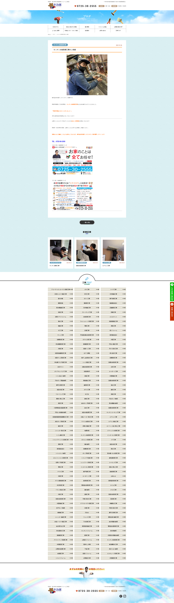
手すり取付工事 (113, 348)
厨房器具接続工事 (87, 526)
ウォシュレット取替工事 (87, 321)
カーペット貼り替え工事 (113, 426)
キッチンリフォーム (55, 262)
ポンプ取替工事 (87, 453)
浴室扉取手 (87, 371)
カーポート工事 (113, 371)
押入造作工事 (113, 353)
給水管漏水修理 (113, 521)
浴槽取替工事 (60, 339)
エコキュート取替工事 (113, 553)
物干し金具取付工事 (86, 357)
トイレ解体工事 (60, 435)
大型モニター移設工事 (60, 294)
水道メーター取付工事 (87, 417)
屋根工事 (60, 444)
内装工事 (60, 494)
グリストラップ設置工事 (60, 540)
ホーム (49, 34)
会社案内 (87, 30)
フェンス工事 (87, 517)
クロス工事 (113, 489)
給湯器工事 (61, 553)
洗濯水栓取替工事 (113, 362)
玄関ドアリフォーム (60, 317)
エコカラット (113, 317)
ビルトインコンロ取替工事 (60, 458)
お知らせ (113, 476)
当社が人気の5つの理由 (71, 27)
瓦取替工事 (113, 499)
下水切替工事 (87, 521)
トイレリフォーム (60, 558)
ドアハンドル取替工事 (113, 430)
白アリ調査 (87, 353)
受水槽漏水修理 (113, 403)
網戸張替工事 (87, 471)
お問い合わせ (103, 30)
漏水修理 (86, 444)
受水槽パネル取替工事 (113, 453)
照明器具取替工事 (113, 480)
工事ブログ (118, 30)
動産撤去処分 (113, 303)
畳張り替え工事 (60, 398)
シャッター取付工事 (60, 430)
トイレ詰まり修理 (60, 376)
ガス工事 (86, 289)
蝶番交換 (60, 303)
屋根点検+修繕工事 (113, 517)
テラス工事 (61, 471)
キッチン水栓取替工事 (60, 45)
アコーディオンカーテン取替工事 (60, 289)
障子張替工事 (113, 298)
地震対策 (86, 430)
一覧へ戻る (87, 222)
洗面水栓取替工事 (113, 494)
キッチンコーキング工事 (113, 412)
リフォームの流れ (103, 27)
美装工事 (113, 326)
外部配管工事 (60, 544)
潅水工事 (113, 385)
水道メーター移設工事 (60, 521)
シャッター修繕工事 (60, 517)
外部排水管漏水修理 (113, 535)
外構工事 (60, 348)
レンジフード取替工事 (87, 462)
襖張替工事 (87, 303)
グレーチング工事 (87, 312)
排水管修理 (113, 530)
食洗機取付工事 (113, 544)
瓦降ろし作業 (87, 544)
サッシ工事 (61, 335)
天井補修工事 (113, 294)
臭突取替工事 (87, 480)
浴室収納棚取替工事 (60, 353)
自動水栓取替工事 (87, 367)
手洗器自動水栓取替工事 (87, 335)
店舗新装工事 (113, 307)
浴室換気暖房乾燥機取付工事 (61, 417)
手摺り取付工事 (87, 499)
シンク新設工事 (87, 362)
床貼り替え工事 (113, 467)
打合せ (87, 512)
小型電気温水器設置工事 (60, 408)
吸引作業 (60, 298)
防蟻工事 (113, 312)
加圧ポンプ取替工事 (60, 421)
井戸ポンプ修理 (60, 508)
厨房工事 (60, 403)
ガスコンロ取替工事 (86, 439)
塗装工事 (86, 494)
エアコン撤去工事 (113, 421)
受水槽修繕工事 (60, 307)
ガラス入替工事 (87, 339)
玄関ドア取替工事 (60, 462)
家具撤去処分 (113, 335)
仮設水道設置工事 (87, 412)
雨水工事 (113, 449)
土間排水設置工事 (60, 549)
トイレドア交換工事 (86, 458)
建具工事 (113, 389)
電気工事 (86, 326)
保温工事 (60, 312)
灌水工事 (60, 321)
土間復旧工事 (87, 558)
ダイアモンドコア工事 (60, 371)
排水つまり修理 (113, 549)
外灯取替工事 (60, 485)
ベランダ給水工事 (60, 489)
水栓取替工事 (87, 317)
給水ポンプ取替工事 (86, 403)
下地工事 (86, 549)
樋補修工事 (61, 512)
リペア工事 (113, 289)
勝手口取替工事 (60, 385)
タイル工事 (113, 485)
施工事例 (87, 27)
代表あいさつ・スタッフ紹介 (71, 30)
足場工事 (86, 330)
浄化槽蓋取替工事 (60, 344)
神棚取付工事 (113, 503)
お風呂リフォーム (87, 540)
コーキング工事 (113, 462)
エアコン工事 (107, 262)
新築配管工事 (87, 344)
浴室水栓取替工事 (81, 262)
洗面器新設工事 (113, 321)
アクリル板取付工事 (86, 421)
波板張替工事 (113, 471)
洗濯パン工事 (87, 348)
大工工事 (60, 330)
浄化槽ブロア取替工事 (60, 362)
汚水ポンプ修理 (113, 398)
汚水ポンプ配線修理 (60, 380)
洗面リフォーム (87, 553)
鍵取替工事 (87, 385)
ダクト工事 (87, 298)
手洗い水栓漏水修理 (60, 412)
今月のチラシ (56, 27)
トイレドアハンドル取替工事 (61, 439)
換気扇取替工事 (113, 458)
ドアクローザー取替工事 (87, 503)
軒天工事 (86, 294)
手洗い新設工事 (113, 344)
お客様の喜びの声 (118, 27)
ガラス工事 (87, 389)
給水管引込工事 (60, 526)
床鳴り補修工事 (87, 426)
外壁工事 (113, 339)
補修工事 (60, 326)
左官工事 (113, 367)
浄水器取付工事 (60, 530)
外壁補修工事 (113, 376)
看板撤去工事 (87, 380)
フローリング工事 (60, 394)
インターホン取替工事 (113, 435)
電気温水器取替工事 (86, 485)
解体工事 (86, 398)
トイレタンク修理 (60, 453)
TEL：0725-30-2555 (58, 141)
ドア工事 (113, 439)
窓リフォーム (113, 330)
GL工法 (87, 394)
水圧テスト (61, 367)
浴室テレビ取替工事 (60, 357)
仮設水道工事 (60, 389)
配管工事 (86, 535)
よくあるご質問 (55, 30)
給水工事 (86, 408)
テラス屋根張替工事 (60, 480)
